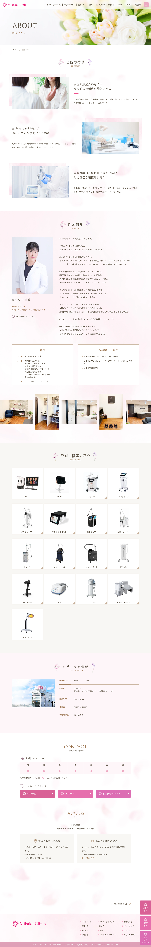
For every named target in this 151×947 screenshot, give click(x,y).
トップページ (86, 921)
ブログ (120, 5)
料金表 (90, 5)
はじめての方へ (69, 5)
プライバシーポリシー (107, 934)
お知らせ (111, 5)
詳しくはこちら (88, 858)
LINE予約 (145, 924)
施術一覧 (81, 5)
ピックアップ (100, 5)
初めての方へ (129, 921)
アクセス (128, 5)
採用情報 (138, 5)
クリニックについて (54, 5)
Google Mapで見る (119, 903)
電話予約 (145, 939)
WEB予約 (145, 909)
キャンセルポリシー (131, 934)
